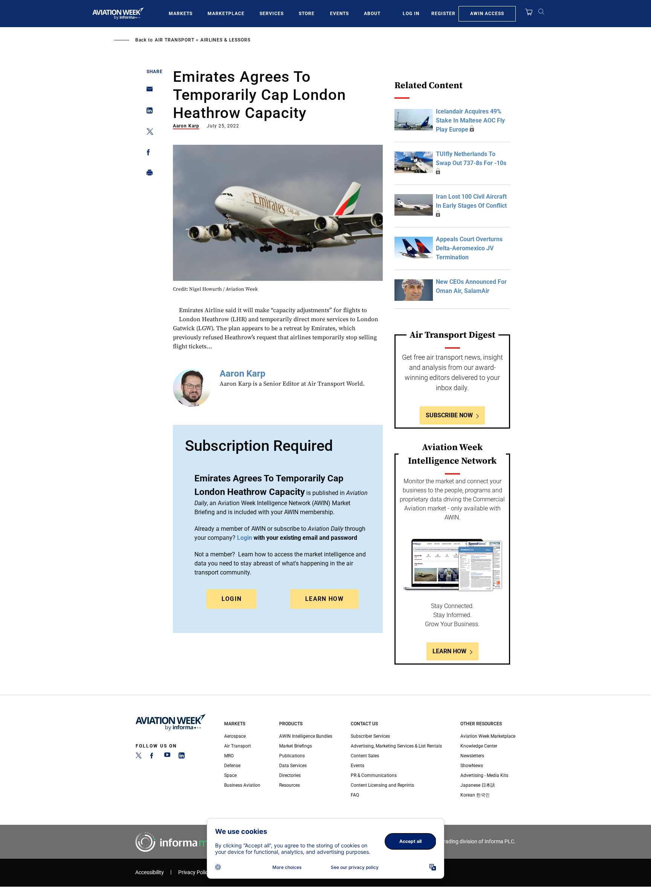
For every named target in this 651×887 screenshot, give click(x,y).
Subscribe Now (449, 415)
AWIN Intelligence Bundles (305, 736)
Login (232, 598)
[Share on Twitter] (147, 133)
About (372, 13)
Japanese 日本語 (477, 785)
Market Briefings (295, 746)
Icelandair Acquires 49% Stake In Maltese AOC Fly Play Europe (470, 120)
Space (230, 775)
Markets (181, 13)
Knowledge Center (478, 746)
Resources (289, 785)
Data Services (293, 765)
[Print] (147, 174)
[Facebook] (153, 757)
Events (339, 13)
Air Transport (174, 40)
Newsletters (472, 755)
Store (307, 13)
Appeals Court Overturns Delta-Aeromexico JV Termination (469, 248)
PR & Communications (374, 775)
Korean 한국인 (475, 795)
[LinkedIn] (182, 757)
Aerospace (235, 736)
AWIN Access (487, 13)
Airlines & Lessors (225, 40)
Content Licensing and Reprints (382, 785)
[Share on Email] (147, 91)
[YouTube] (167, 757)
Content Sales (365, 755)
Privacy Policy (194, 872)
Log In (411, 13)
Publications (292, 755)
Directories (290, 775)
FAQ (355, 795)
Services (272, 13)
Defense (232, 765)
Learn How (324, 598)
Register (443, 13)
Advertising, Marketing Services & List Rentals (396, 746)
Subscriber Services (370, 736)
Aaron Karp (186, 126)
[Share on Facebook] (147, 153)
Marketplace (226, 13)
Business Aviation (242, 785)
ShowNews (471, 765)
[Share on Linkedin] (147, 112)
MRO (229, 755)
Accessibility (149, 872)
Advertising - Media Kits (484, 775)
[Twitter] (139, 757)
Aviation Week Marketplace (487, 736)
